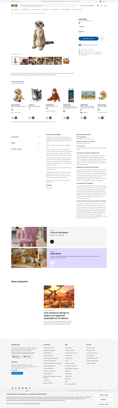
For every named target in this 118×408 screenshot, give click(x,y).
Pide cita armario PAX (71, 1)
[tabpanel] (76, 178)
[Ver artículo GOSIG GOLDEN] (19, 95)
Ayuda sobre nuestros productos (50, 358)
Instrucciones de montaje (49, 371)
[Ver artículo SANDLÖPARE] (71, 95)
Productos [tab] (16, 9)
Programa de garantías (48, 368)
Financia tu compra (91, 363)
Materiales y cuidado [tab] (16, 149)
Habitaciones (17, 13)
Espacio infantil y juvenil (34, 13)
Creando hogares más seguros (72, 368)
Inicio (12, 13)
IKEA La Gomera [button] (16, 1)
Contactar (78, 1)
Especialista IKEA (90, 355)
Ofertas (66, 360)
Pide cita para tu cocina (60, 1)
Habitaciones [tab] (26, 9)
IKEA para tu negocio (51, 1)
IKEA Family (44, 1)
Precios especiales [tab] (65, 9)
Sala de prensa (68, 373)
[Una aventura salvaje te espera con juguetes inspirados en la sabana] (59, 296)
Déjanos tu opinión (47, 383)
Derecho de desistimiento (49, 366)
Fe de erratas (46, 380)
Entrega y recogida (91, 350)
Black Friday (67, 379)
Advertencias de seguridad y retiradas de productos (52, 377)
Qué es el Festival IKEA (70, 384)
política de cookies (35, 403)
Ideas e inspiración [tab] (54, 9)
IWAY (66, 381)
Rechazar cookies (104, 404)
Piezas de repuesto (47, 373)
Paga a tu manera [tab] (77, 9)
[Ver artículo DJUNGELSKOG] (54, 95)
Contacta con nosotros (48, 347)
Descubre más (14, 370)
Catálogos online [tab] (36, 9)
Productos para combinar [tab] (17, 81)
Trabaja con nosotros (70, 350)
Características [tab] (15, 137)
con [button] (89, 45)
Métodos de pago (47, 353)
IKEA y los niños (25, 13)
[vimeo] (23, 388)
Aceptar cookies (104, 395)
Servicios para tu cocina (92, 353)
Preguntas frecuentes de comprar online (52, 363)
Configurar (103, 399)
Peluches (43, 13)
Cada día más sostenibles (70, 366)
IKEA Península (68, 376)
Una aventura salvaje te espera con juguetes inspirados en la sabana (56, 315)
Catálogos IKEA (68, 355)
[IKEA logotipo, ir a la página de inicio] (14, 5)
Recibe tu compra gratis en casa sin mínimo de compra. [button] (92, 52)
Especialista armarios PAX (92, 358)
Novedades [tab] (45, 9)
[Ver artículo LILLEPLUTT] (36, 95)
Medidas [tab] (13, 143)
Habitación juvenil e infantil (49, 310)
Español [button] (103, 1)
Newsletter (67, 371)
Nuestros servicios (91, 347)
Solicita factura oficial (48, 355)
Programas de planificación (93, 360)
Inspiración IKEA (68, 358)
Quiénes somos (68, 347)
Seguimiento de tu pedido (49, 350)
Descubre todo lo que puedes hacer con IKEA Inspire (23, 352)
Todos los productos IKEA (71, 353)
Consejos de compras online (49, 360)
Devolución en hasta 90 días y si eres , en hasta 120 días (91, 54)
